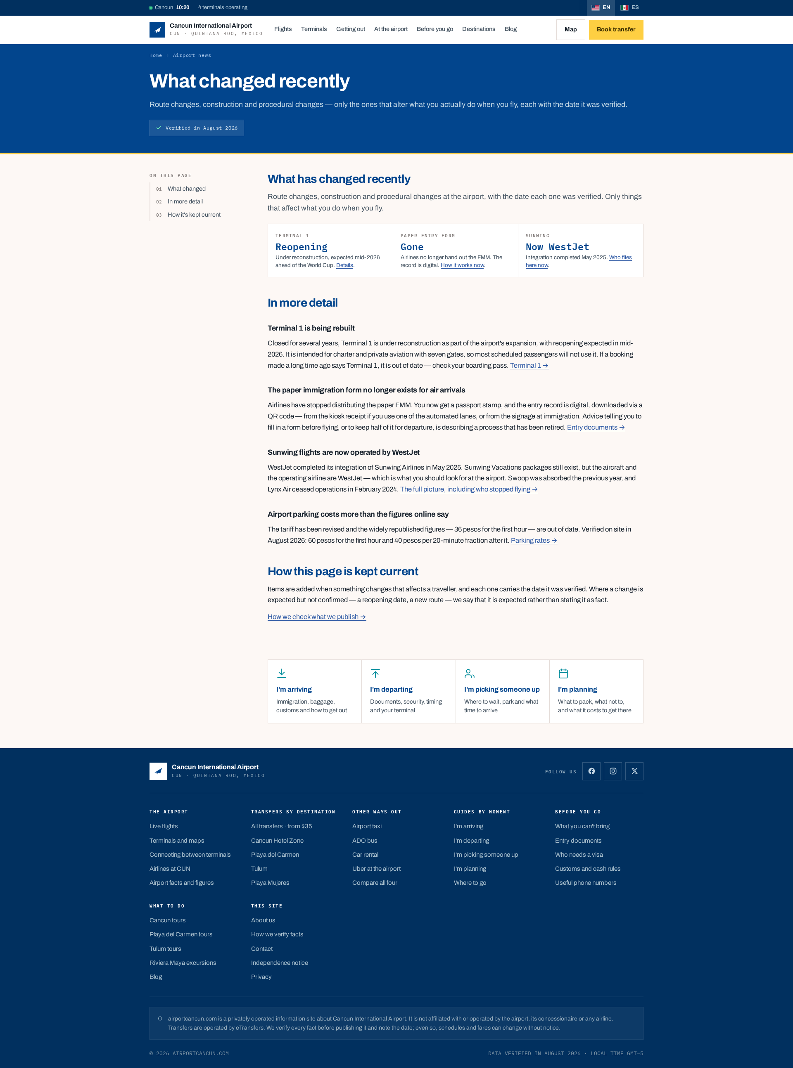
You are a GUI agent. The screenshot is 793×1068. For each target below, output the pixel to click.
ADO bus (365, 840)
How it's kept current (194, 214)
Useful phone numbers (586, 882)
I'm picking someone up (486, 854)
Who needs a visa (579, 854)
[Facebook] (591, 771)
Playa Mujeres (270, 882)
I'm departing (471, 840)
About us (263, 920)
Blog (511, 29)
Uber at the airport (376, 868)
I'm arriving (468, 826)
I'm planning (470, 868)
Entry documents (578, 840)
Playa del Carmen (275, 854)
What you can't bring (582, 826)
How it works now (462, 265)
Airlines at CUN (170, 868)
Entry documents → (596, 427)
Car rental (365, 854)
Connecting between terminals (190, 854)
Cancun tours (168, 920)
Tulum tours (165, 948)
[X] (634, 771)
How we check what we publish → (317, 616)
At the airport (391, 29)
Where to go (470, 882)
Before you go (435, 29)
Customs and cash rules (588, 868)
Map (571, 29)
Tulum (259, 868)
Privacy (261, 976)
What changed (187, 188)
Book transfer (616, 29)
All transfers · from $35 (281, 826)
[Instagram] (613, 771)
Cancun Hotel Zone (277, 840)
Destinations (479, 29)
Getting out (350, 29)
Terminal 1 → (529, 365)
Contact (262, 948)
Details (344, 265)
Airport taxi (367, 826)
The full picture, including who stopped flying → (469, 489)
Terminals (314, 29)
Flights (283, 29)
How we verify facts (277, 934)
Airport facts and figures (182, 882)
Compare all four (374, 882)
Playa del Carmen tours (181, 934)
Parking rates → (534, 540)
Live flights (164, 826)
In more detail (185, 201)
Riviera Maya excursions (183, 962)
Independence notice (279, 962)
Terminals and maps (177, 840)
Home (156, 55)
